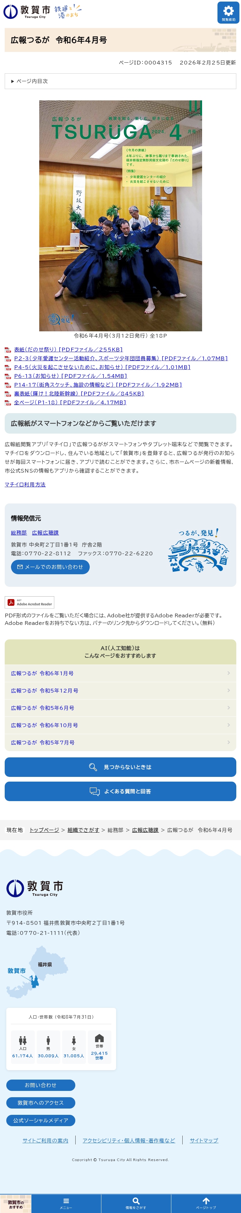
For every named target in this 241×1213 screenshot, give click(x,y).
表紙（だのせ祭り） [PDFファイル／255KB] (68, 349)
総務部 (19, 532)
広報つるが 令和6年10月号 (44, 725)
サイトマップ (204, 1140)
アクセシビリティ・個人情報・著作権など (129, 1140)
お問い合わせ (41, 1085)
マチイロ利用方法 (25, 484)
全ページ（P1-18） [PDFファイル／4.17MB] (70, 402)
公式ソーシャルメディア (40, 1120)
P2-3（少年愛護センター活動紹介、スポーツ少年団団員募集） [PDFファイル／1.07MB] (121, 358)
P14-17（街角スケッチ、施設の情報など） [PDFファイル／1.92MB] (98, 384)
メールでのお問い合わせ (54, 567)
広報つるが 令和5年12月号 (44, 690)
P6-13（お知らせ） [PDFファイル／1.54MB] (70, 376)
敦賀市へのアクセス (41, 1102)
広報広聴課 (145, 830)
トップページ (44, 830)
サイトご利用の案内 (45, 1140)
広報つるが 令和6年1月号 (42, 673)
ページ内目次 (32, 81)
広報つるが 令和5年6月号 (43, 707)
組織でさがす (83, 830)
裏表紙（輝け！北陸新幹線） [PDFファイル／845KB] (79, 393)
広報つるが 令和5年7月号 (43, 742)
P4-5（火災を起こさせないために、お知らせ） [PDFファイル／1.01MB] (102, 367)
